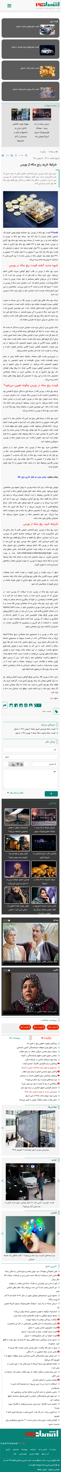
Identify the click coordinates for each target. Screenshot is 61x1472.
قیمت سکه (46, 711)
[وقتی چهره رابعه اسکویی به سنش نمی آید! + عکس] (17, 895)
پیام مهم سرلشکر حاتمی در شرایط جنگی (41, 1059)
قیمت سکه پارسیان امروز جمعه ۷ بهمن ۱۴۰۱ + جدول (34, 729)
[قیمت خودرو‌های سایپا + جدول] (47, 30)
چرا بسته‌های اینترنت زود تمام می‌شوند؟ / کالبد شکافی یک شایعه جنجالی (29, 1257)
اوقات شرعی (34, 1454)
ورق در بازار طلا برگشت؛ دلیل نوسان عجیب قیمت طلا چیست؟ (32, 1347)
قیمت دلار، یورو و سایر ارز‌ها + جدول (26, 89)
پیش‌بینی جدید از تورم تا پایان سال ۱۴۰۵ (41, 1091)
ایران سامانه (41, 1469)
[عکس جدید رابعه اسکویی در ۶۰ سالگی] (30, 994)
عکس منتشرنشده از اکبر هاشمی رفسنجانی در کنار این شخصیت (32, 1323)
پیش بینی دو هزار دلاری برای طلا (31, 477)
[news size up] (26, 155)
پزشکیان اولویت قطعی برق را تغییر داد (42, 1043)
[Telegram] (21, 705)
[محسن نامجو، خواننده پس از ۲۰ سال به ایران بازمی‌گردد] (17, 869)
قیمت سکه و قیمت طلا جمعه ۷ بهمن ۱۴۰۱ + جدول (35, 733)
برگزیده (43, 152)
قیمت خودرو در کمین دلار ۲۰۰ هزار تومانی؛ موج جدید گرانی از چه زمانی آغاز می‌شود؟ (29, 1204)
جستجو (16, 1449)
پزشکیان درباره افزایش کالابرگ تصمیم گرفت (40, 1063)
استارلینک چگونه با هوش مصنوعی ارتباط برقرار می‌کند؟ (35, 1311)
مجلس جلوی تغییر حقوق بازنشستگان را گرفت (39, 1055)
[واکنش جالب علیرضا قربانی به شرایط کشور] (43, 843)
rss (14, 1454)
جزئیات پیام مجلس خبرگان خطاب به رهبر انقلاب (38, 1051)
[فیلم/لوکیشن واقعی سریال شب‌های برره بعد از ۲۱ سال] (30, 944)
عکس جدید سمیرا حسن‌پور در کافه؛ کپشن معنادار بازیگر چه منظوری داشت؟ (44, 909)
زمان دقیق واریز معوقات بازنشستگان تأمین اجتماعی (37, 1047)
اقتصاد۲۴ (54, 232)
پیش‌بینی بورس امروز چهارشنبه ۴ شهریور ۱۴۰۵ (30, 1150)
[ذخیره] (12, 155)
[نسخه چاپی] (3, 155)
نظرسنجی (23, 1454)
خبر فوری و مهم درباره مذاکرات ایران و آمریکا (39, 1067)
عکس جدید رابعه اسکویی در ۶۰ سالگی (41, 1011)
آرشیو (8, 1449)
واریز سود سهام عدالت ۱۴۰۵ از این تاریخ (41, 1095)
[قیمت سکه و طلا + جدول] (47, 71)
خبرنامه (33, 1449)
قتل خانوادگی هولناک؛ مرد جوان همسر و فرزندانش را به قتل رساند (31, 1271)
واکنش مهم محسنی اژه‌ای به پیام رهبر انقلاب (39, 1071)
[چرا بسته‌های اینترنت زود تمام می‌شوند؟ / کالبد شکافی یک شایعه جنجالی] (30, 1234)
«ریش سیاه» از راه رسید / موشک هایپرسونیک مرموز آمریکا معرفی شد (44, 831)
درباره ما (53, 1449)
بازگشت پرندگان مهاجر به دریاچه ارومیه (41, 1319)
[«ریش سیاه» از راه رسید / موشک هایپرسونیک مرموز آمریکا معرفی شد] (43, 817)
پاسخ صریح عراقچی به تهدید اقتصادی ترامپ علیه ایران (35, 1315)
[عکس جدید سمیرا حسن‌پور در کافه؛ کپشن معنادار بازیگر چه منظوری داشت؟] (43, 895)
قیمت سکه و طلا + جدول (30, 68)
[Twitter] (11, 705)
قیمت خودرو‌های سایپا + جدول (27, 26)
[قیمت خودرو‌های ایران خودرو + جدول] (47, 50)
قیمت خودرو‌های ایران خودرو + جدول (25, 47)
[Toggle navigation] (6, 5)
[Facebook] (16, 705)
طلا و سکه (54, 152)
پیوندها (24, 1449)
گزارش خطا (30, 705)
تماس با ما (43, 1449)
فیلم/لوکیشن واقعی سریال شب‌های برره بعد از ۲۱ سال (36, 961)
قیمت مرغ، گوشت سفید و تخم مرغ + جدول (39, 1331)
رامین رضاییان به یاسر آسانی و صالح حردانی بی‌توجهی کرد (34, 1392)
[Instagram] (26, 705)
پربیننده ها (14, 1038)
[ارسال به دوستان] (7, 155)
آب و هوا (45, 1454)
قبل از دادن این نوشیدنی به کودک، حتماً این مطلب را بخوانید (33, 1283)
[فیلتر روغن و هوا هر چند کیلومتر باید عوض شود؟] (17, 843)
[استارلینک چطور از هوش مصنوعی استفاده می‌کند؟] (17, 817)
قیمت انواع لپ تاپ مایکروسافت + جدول (40, 1335)
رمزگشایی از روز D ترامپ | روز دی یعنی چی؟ (39, 1083)
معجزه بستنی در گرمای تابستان (45, 1380)
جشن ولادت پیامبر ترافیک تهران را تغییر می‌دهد (38, 1100)
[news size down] (16, 155)
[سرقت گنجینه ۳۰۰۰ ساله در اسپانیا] (43, 869)
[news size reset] (21, 155)
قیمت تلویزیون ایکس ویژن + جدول (42, 1327)
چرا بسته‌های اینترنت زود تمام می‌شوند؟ (41, 1079)
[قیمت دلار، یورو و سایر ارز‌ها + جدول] (47, 92)
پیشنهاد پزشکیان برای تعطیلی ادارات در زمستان (38, 1075)
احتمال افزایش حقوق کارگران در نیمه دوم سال (39, 1087)
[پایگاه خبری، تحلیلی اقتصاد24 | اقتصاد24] (43, 4)
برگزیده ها (46, 1038)
